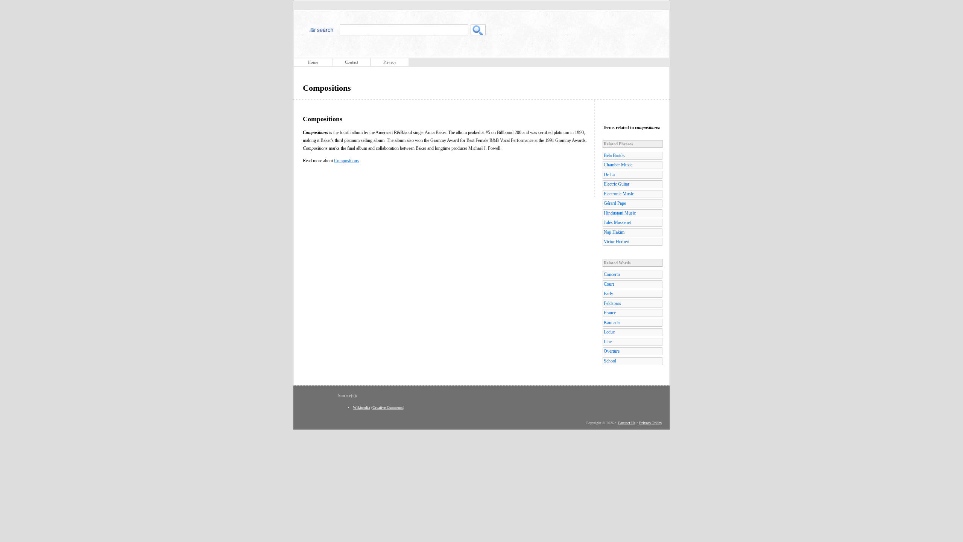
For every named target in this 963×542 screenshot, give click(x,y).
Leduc (609, 332)
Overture (612, 351)
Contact (351, 62)
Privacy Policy (650, 423)
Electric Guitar (616, 184)
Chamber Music (618, 164)
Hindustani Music (620, 213)
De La (609, 174)
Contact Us (626, 423)
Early (608, 293)
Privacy (389, 62)
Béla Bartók (614, 155)
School (610, 361)
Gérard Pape (615, 203)
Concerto (612, 274)
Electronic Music (619, 193)
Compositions (346, 160)
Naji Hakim (614, 232)
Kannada (612, 322)
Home (313, 62)
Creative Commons (387, 407)
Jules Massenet (617, 222)
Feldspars (612, 303)
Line (608, 341)
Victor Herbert (616, 241)
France (610, 312)
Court (609, 284)
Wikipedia (361, 407)
